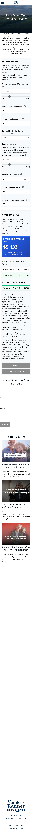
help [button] (3, 86)
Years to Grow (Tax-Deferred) (14, 106)
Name (2, 387)
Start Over (16, 365)
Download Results (16, 372)
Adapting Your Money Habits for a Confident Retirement (16, 548)
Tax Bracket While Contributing (14, 200)
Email (2, 398)
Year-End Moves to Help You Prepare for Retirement (16, 465)
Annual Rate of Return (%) (13, 118)
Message (3, 408)
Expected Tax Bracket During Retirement (12, 132)
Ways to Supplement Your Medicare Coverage (14, 505)
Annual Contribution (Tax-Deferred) (15, 85)
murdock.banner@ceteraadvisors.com (16, 818)
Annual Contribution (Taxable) (14, 155)
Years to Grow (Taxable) (12, 174)
